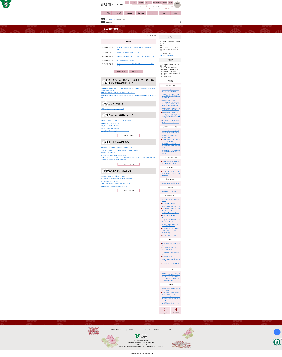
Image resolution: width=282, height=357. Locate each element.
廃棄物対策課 (109, 22)
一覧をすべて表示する (128, 135)
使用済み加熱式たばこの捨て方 (170, 213)
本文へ (127, 2)
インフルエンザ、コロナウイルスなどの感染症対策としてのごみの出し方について (171, 298)
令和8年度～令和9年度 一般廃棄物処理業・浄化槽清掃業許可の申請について (171, 96)
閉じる (180, 22)
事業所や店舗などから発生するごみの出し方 (112, 109)
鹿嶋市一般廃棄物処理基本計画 (170, 183)
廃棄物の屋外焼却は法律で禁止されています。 (113, 176)
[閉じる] (281, 339)
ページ (155, 6)
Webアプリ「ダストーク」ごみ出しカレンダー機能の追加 (116, 120)
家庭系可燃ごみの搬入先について (171, 206)
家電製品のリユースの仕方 (108, 152)
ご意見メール (141, 2)
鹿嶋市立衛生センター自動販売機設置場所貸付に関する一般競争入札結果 (171, 151)
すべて (151, 6)
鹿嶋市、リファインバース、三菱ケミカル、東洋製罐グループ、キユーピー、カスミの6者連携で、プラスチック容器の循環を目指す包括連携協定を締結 (171, 277)
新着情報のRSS (136, 71)
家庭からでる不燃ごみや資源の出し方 (111, 128)
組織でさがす (113, 19)
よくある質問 (176, 312)
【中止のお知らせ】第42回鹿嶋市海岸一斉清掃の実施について (117, 178)
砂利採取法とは (166, 233)
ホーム (107, 19)
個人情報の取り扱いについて (117, 329)
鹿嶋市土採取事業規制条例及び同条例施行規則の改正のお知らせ (118, 93)
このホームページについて (143, 329)
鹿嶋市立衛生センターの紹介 (170, 191)
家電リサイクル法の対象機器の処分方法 (111, 126)
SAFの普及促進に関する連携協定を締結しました (113, 155)
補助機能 (165, 2)
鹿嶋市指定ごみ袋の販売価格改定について (128, 52)
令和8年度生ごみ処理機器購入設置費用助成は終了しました (116, 147)
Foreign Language (157, 2)
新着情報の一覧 (121, 71)
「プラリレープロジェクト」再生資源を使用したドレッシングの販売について (121, 150)
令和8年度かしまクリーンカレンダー (110, 123)
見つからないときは (164, 312)
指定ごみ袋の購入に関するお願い (125, 60)
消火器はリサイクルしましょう (170, 235)
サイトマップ (149, 2)
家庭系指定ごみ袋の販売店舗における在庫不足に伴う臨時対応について (135, 56)
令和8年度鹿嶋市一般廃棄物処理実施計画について (114, 186)
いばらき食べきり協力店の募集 (170, 120)
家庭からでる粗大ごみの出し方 (170, 123)
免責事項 (131, 329)
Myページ (171, 2)
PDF (160, 6)
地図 (153, 342)
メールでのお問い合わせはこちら (169, 55)
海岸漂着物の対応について (169, 256)
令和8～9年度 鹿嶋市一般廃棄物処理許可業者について (115, 183)
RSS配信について (158, 329)
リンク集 (169, 329)
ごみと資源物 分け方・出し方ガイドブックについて (115, 131)
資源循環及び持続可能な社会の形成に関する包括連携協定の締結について (171, 145)
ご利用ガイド (133, 2)
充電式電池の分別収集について (170, 303)
